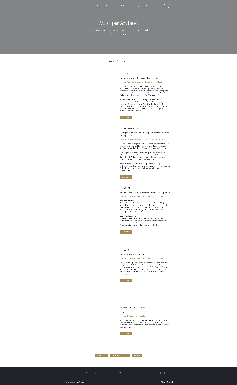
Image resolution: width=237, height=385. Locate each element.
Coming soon (138, 6)
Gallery (115, 6)
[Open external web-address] (92, 96)
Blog (141, 373)
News (148, 6)
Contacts (156, 6)
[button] (165, 4)
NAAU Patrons (125, 6)
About (92, 6)
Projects (100, 6)
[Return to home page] (74, 6)
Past (107, 6)
